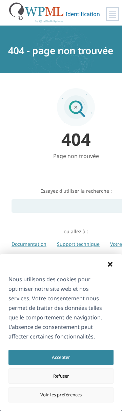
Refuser (61, 376)
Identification (83, 14)
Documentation (29, 244)
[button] (110, 264)
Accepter (61, 357)
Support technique (78, 244)
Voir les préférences (61, 395)
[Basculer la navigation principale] (112, 14)
